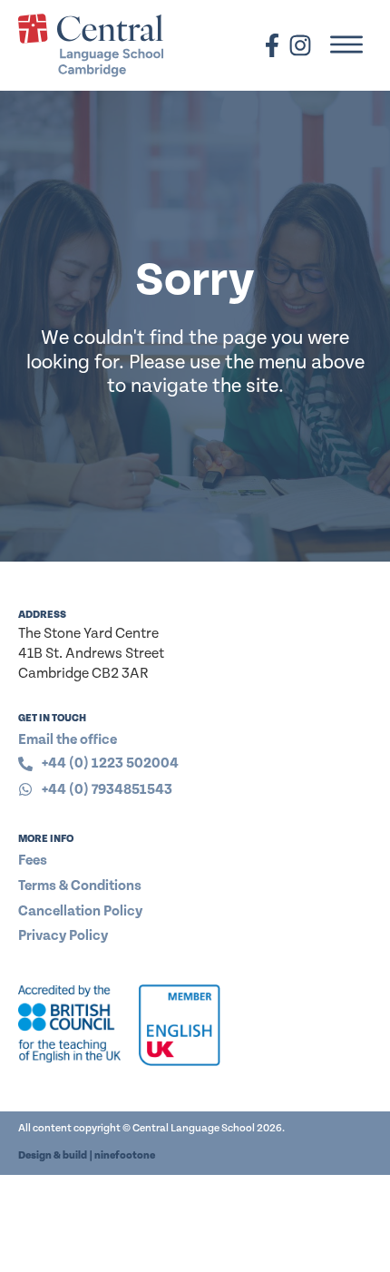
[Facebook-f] (272, 45)
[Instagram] (300, 45)
